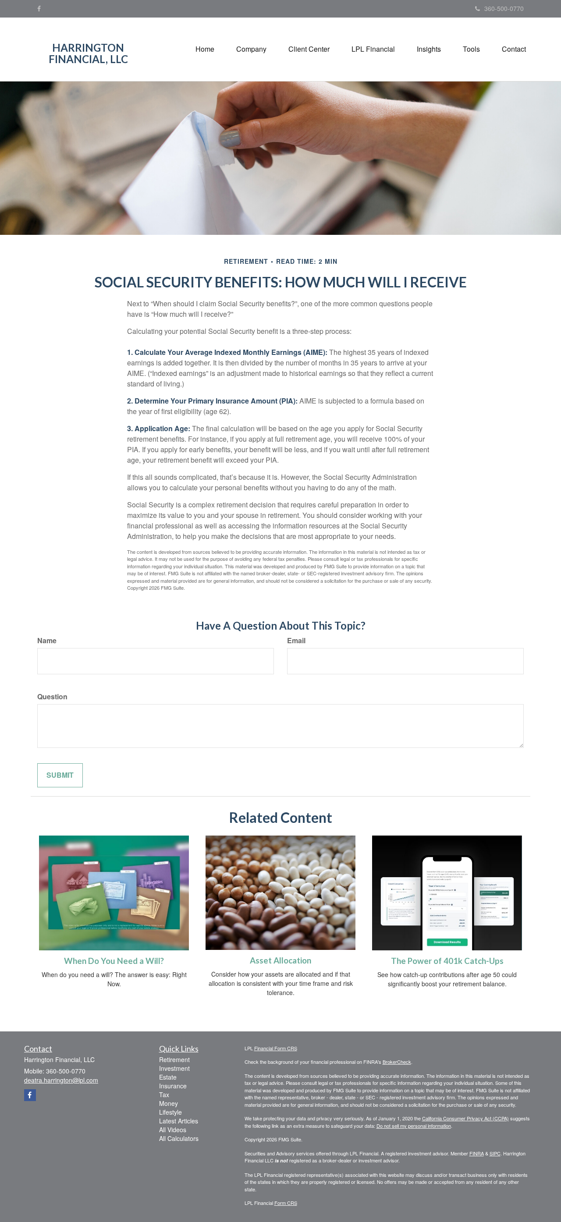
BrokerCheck (397, 1061)
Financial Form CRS (275, 1048)
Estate (168, 1077)
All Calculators (179, 1138)
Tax (164, 1094)
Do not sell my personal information (413, 1125)
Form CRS (285, 1202)
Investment (174, 1068)
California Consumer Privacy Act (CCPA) (465, 1118)
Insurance (173, 1085)
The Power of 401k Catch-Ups (447, 961)
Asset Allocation (280, 960)
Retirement (174, 1059)
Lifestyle (170, 1112)
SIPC (495, 1153)
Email (296, 640)
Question (52, 696)
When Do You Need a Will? (114, 961)
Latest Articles (178, 1120)
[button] (251, 49)
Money (168, 1103)
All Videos (172, 1129)
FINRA (476, 1153)
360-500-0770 (504, 8)
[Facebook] (39, 8)
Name (47, 640)
